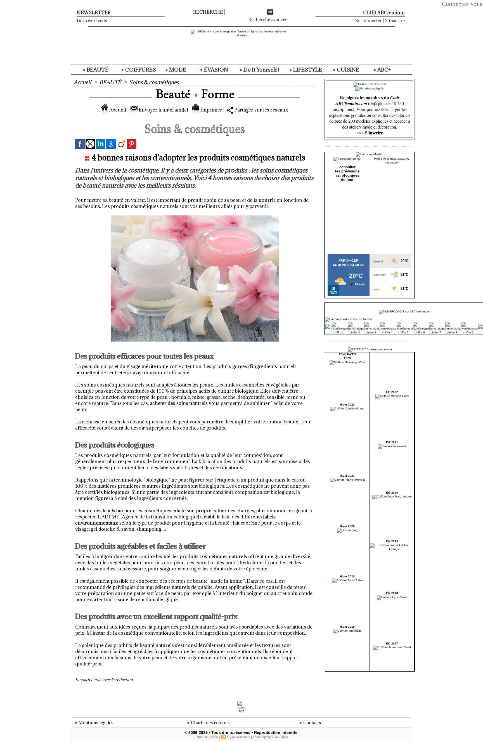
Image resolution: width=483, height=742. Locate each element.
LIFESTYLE (307, 69)
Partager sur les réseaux (260, 110)
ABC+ (383, 69)
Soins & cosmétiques (154, 82)
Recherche (208, 12)
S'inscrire (395, 20)
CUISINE (347, 69)
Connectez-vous (462, 4)
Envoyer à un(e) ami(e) (163, 110)
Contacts (311, 722)
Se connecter (368, 20)
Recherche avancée (267, 19)
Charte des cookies (209, 722)
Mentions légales (95, 722)
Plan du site (206, 737)
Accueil (82, 82)
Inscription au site (270, 737)
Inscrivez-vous (92, 20)
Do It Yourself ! (260, 69)
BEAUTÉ (97, 69)
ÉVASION (215, 69)
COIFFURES (140, 69)
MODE (177, 69)
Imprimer (210, 110)
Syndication (238, 737)
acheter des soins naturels (179, 403)
